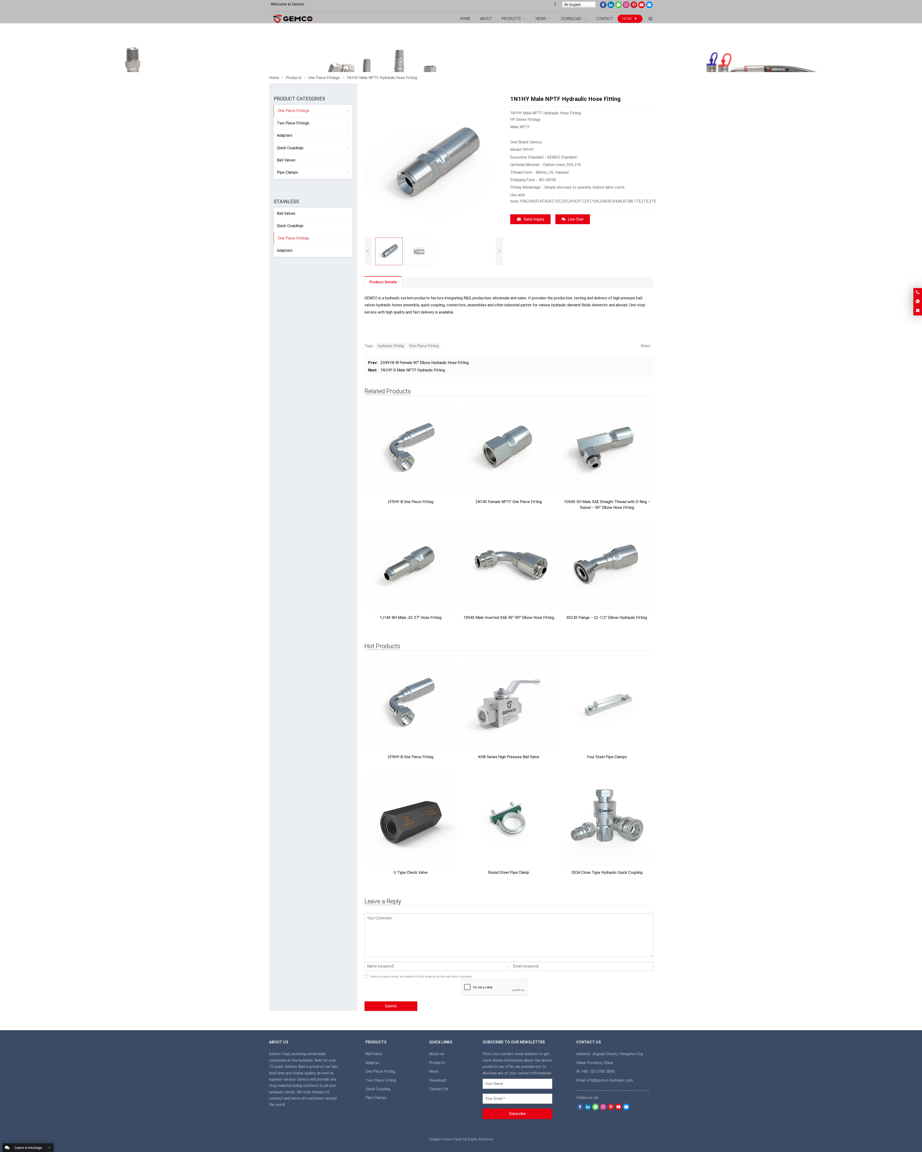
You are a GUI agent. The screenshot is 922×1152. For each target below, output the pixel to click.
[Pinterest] (634, 7)
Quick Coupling (377, 1089)
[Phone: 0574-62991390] (917, 292)
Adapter (372, 1062)
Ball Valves (286, 160)
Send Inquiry (534, 219)
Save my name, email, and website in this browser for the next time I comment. (421, 976)
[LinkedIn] (611, 7)
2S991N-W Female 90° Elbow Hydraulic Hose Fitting (424, 362)
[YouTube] (641, 7)
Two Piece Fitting (380, 1080)
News (434, 1071)
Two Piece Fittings (293, 123)
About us (436, 1054)
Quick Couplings (290, 148)
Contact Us (438, 1089)
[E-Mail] (649, 7)
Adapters (284, 135)
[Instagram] (626, 7)
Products (437, 1062)
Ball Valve (373, 1054)
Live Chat (576, 219)
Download (437, 1080)
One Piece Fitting (424, 346)
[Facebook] (603, 7)
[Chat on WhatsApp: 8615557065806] (917, 301)
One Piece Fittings (293, 110)
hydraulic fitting (391, 346)
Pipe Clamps (287, 172)
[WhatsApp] (618, 7)
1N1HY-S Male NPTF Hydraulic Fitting (412, 370)
